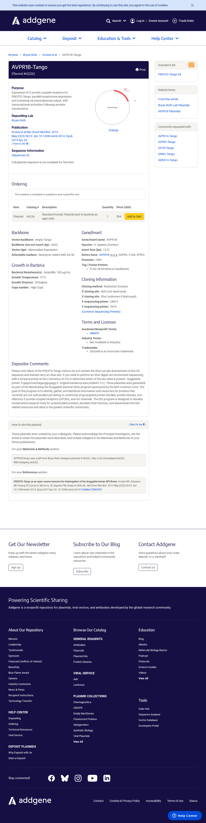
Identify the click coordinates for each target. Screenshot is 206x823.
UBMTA (94, 333)
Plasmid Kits (80, 656)
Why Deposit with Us (20, 752)
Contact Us (148, 567)
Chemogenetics (82, 702)
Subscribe (82, 571)
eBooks (143, 644)
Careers (12, 678)
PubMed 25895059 (91, 489)
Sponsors (13, 655)
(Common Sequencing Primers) (101, 311)
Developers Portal (149, 725)
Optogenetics (81, 724)
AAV (75, 679)
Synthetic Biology (83, 730)
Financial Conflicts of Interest (25, 661)
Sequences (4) (20, 155)
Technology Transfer (20, 700)
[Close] (191, 5)
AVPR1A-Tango (167, 136)
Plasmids (169, 111)
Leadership (14, 644)
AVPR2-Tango (166, 142)
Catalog (35, 38)
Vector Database (148, 720)
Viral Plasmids (81, 736)
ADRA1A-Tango (167, 160)
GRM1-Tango (166, 154)
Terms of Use (175, 800)
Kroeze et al (50, 54)
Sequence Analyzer (149, 714)
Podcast (143, 655)
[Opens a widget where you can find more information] (185, 816)
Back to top (136, 424)
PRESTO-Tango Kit (169, 74)
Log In (140, 20)
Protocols (144, 661)
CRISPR (77, 707)
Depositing (14, 718)
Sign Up (16, 567)
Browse (13, 54)
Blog (141, 638)
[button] (116, 21)
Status (193, 800)
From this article (168, 99)
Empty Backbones (83, 713)
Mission (13, 638)
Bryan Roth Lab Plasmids (174, 105)
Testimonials (15, 650)
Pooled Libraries (82, 661)
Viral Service (15, 735)
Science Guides (148, 667)
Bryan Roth (30, 54)
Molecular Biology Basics (153, 650)
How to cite (19, 143)
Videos (142, 672)
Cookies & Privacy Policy (125, 800)
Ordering (13, 723)
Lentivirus (78, 684)
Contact (99, 800)
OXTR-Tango (166, 148)
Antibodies (79, 644)
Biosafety (13, 667)
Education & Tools (114, 38)
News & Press (16, 689)
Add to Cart (134, 216)
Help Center (162, 38)
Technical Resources (20, 729)
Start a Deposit (16, 758)
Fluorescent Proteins (85, 719)
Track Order (186, 20)
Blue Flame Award (18, 672)
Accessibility (153, 800)
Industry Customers (19, 684)
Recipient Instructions (20, 695)
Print (142, 70)
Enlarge (113, 130)
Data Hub (144, 708)
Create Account (158, 20)
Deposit (70, 38)
